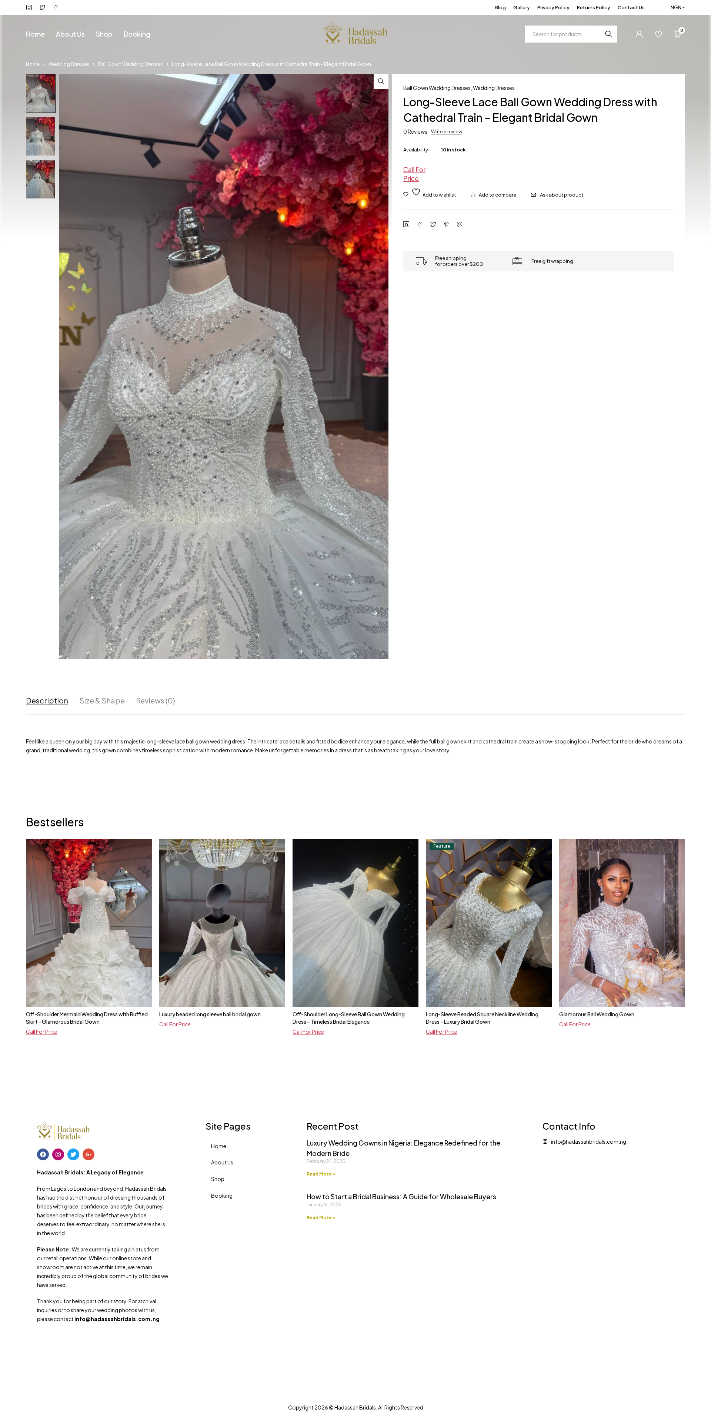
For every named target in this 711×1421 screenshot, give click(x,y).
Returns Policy (593, 7)
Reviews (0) (155, 700)
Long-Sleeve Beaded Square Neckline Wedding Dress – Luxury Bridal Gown (482, 1018)
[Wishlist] (658, 34)
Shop (217, 1179)
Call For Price (414, 174)
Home (33, 64)
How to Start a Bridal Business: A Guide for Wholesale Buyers (401, 1196)
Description (47, 700)
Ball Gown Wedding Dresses (130, 64)
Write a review (446, 131)
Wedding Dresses (69, 64)
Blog (500, 7)
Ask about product (561, 195)
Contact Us (631, 7)
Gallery (521, 7)
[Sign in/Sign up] (639, 34)
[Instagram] (58, 1154)
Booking (222, 1195)
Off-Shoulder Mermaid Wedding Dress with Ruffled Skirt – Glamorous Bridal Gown (87, 1018)
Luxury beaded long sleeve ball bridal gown (210, 1014)
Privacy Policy (553, 7)
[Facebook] (43, 1154)
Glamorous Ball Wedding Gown (596, 1014)
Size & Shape (102, 700)
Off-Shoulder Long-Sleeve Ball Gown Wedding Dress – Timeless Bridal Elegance (349, 1018)
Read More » (321, 1174)
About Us (222, 1162)
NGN (676, 7)
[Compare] (493, 194)
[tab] (47, 700)
